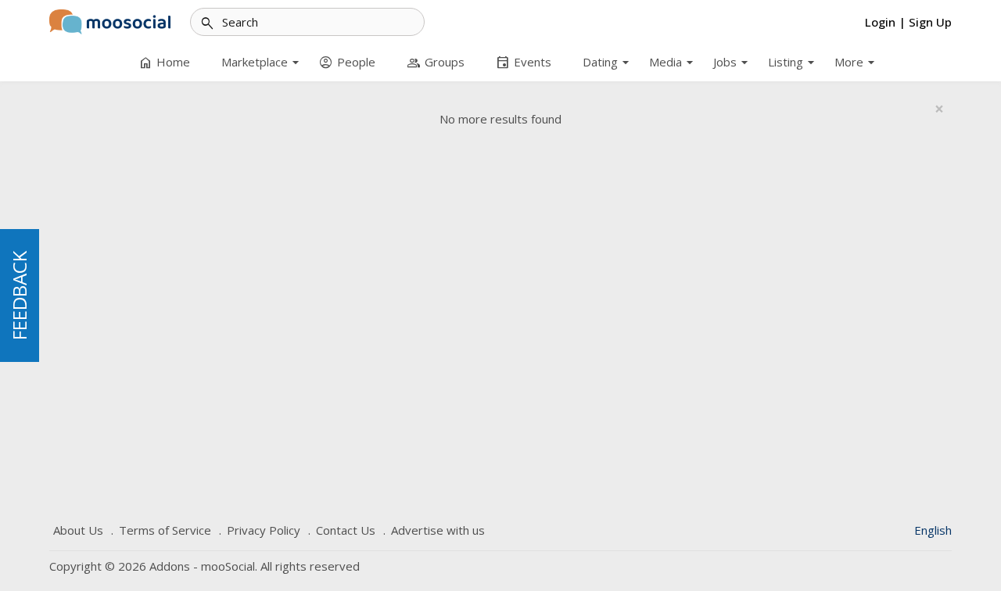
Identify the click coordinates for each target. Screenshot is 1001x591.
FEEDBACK (19, 295)
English (933, 530)
